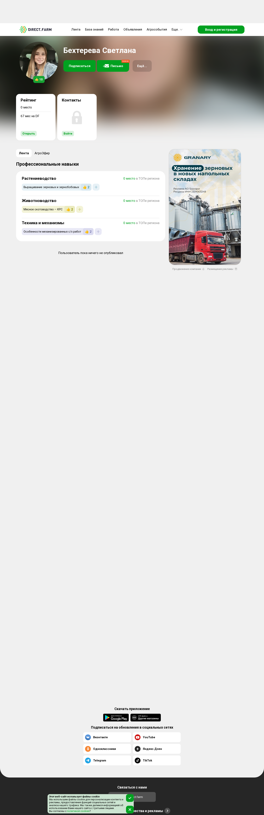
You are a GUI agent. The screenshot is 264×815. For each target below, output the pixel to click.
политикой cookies (77, 811)
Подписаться (79, 66)
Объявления (132, 29)
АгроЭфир (42, 153)
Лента (75, 29)
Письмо (120, 64)
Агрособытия (157, 29)
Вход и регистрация (221, 30)
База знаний (94, 29)
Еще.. (175, 29)
